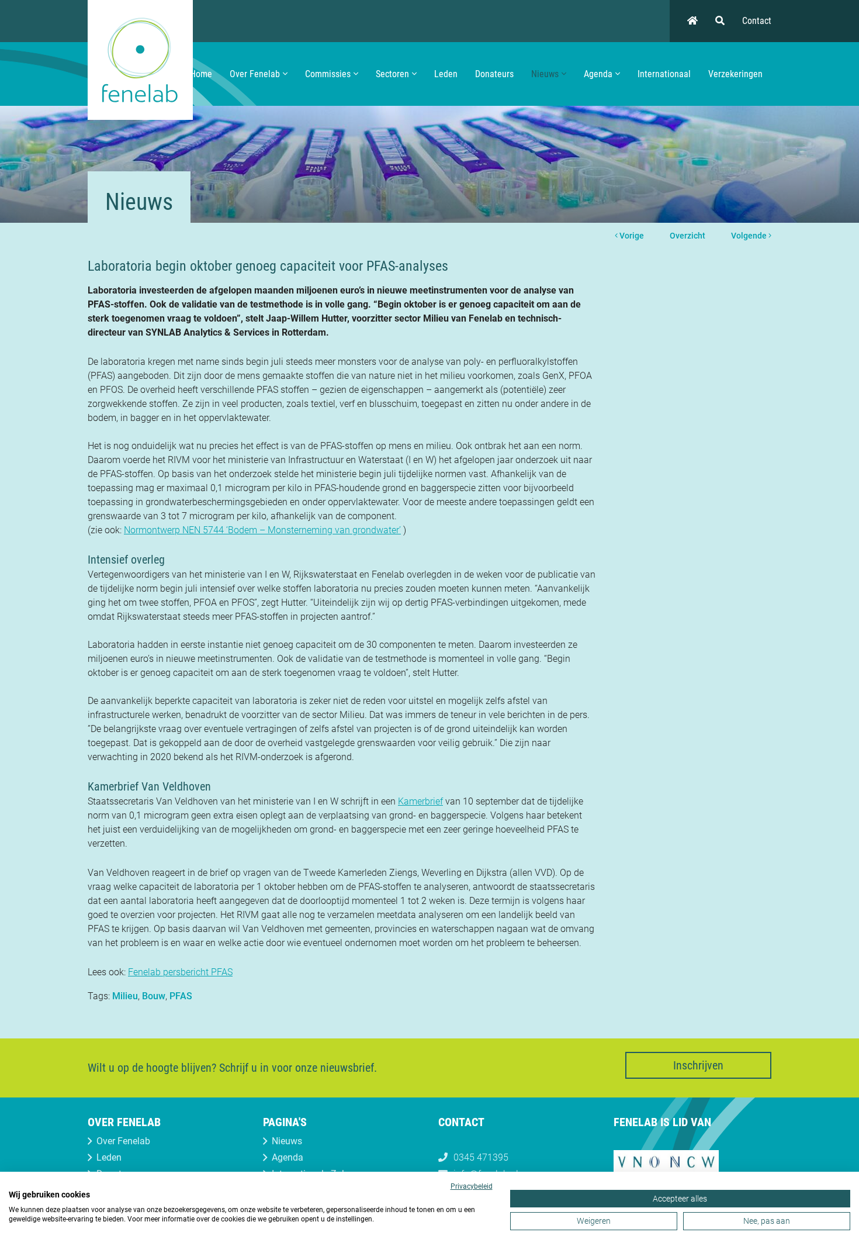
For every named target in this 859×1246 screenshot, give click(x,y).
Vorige (631, 235)
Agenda (598, 74)
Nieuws (545, 74)
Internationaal (664, 74)
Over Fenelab (255, 74)
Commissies (328, 74)
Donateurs (494, 74)
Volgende (749, 235)
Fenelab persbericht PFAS (180, 972)
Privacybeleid (472, 1186)
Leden (446, 74)
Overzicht (687, 235)
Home (201, 74)
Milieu (125, 996)
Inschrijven (698, 1065)
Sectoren (392, 74)
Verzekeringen (735, 74)
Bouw (153, 996)
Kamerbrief (420, 801)
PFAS (180, 996)
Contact (756, 20)
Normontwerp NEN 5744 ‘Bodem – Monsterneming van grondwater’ (262, 530)
